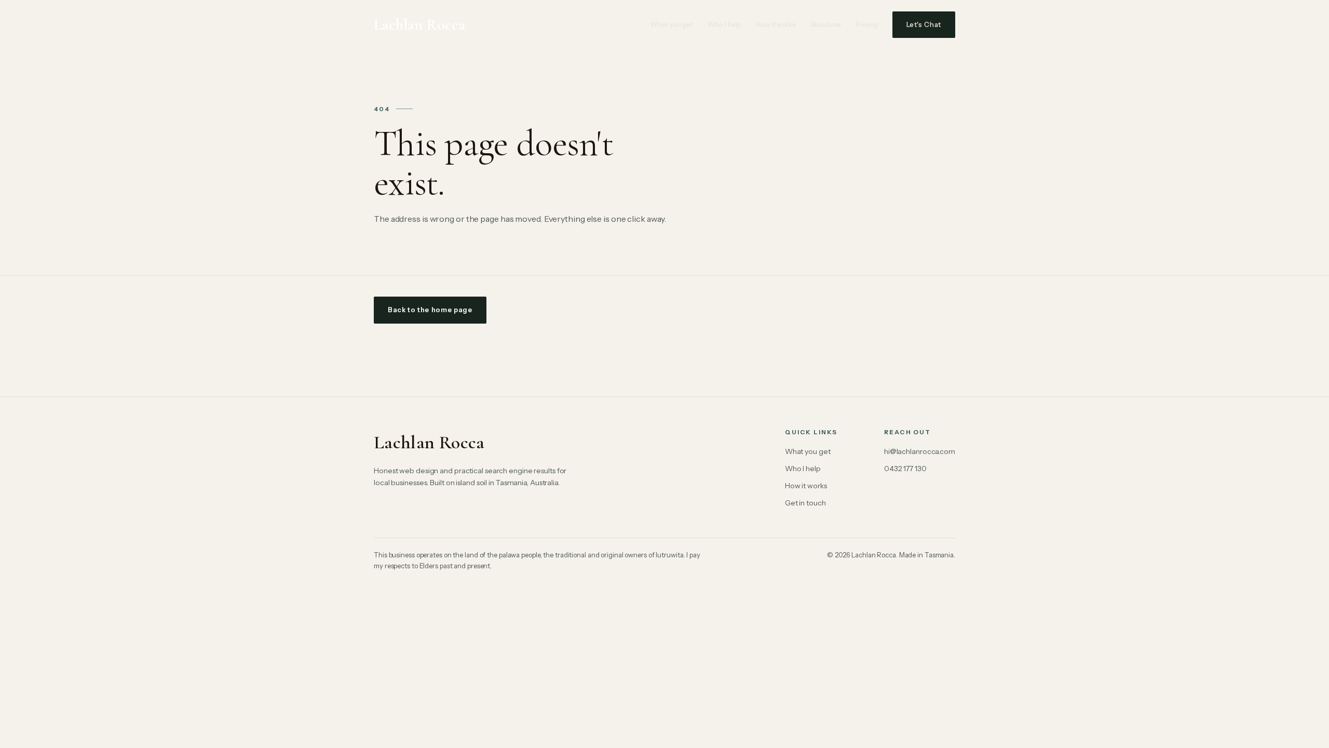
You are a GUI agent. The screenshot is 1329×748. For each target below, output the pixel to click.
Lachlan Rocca (419, 24)
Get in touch (805, 502)
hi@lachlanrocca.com (919, 451)
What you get (671, 24)
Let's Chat (924, 24)
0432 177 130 (905, 468)
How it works (776, 24)
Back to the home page (430, 309)
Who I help (724, 24)
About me (825, 24)
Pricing (866, 24)
